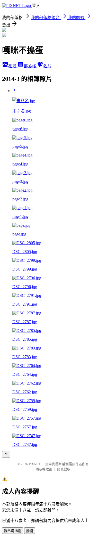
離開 (29, 531)
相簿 (12, 66)
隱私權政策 (44, 469)
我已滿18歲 (12, 531)
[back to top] (6, 454)
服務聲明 (63, 469)
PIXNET (34, 464)
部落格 (30, 66)
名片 (47, 66)
